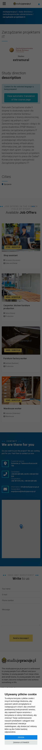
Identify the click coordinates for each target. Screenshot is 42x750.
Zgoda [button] (21, 737)
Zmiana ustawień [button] (21, 742)
